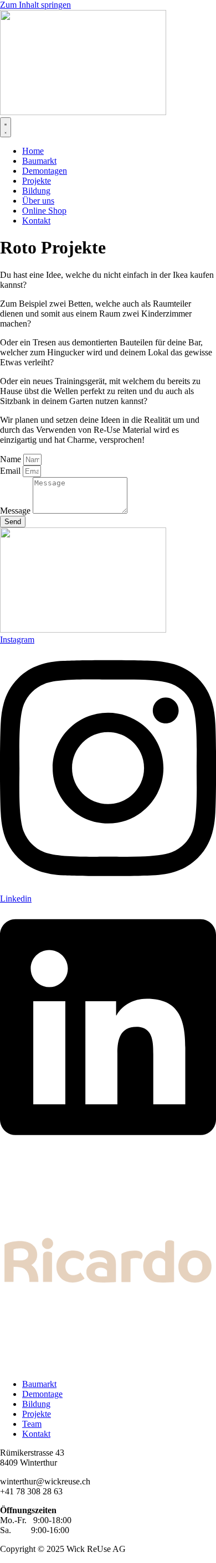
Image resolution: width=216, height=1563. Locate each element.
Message (16, 510)
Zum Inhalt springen (35, 4)
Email (11, 470)
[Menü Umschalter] (5, 127)
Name (11, 459)
